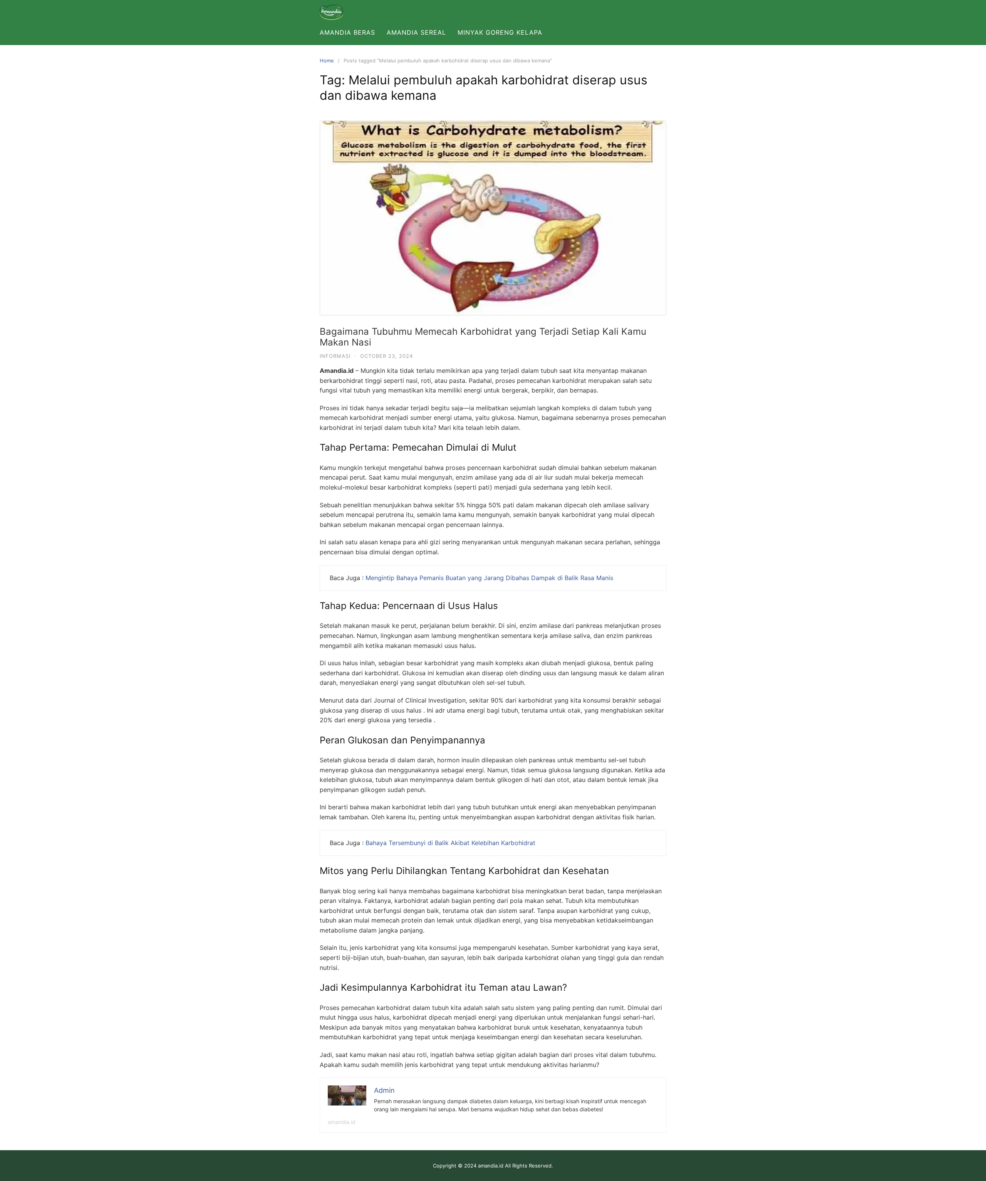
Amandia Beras (347, 32)
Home (327, 60)
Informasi (335, 356)
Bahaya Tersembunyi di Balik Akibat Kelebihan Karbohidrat (450, 843)
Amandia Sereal (416, 32)
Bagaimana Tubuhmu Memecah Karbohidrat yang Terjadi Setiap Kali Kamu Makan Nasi (483, 337)
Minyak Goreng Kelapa (500, 32)
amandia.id (341, 1122)
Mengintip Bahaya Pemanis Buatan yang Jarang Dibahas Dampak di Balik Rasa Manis (489, 578)
